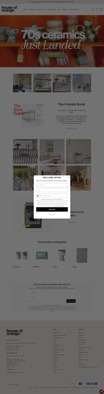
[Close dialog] (68, 177)
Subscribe (52, 209)
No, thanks (52, 214)
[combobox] (39, 196)
